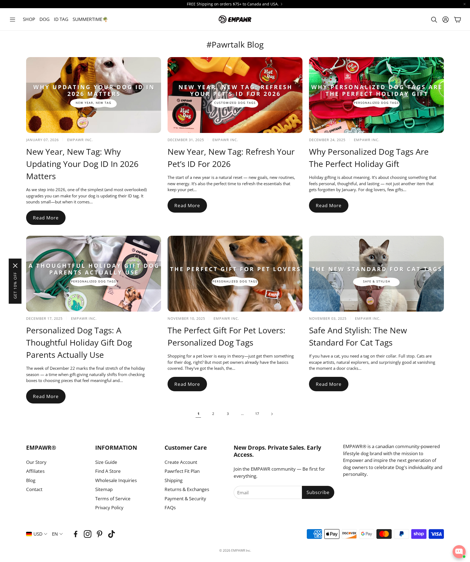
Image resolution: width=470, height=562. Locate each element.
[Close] (15, 265)
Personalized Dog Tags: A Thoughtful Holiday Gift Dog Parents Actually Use (79, 342)
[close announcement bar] (464, 4)
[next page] (272, 414)
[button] (12, 20)
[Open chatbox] (459, 551)
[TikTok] (111, 534)
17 (257, 413)
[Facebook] (75, 534)
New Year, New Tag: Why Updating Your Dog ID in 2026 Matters (82, 164)
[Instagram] (87, 534)
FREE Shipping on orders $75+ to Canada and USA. (233, 4)
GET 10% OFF (15, 285)
